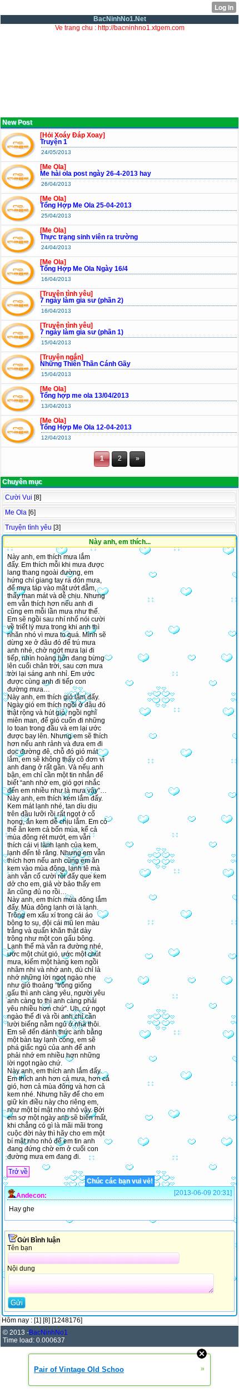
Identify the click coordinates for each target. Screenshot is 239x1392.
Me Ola (16, 512)
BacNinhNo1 (48, 1332)
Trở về (18, 1172)
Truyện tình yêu (28, 527)
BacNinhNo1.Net (119, 19)
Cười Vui (18, 497)
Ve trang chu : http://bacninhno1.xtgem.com (120, 28)
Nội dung (21, 1268)
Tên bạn (19, 1248)
